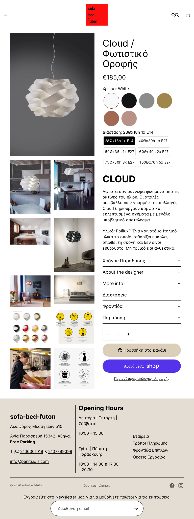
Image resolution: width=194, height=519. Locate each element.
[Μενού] (6, 15)
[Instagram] (181, 486)
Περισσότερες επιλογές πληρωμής (141, 378)
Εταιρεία (141, 436)
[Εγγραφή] (136, 508)
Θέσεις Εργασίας (149, 457)
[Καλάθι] (187, 15)
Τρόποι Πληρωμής (150, 443)
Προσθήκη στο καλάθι (145, 350)
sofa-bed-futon (32, 485)
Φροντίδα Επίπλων (150, 450)
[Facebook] (172, 486)
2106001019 (31, 451)
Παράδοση (114, 317)
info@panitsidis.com (29, 461)
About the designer (123, 272)
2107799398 (60, 451)
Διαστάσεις (115, 294)
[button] (111, 101)
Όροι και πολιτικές (97, 485)
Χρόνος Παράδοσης (124, 260)
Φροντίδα (113, 306)
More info (113, 283)
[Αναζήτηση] (173, 15)
